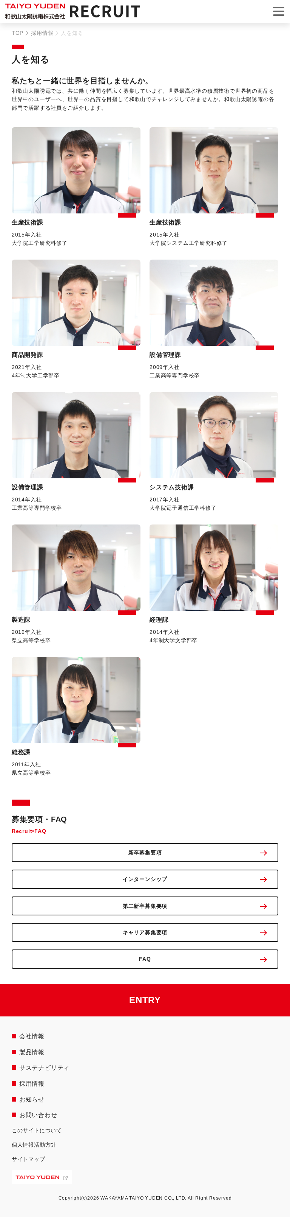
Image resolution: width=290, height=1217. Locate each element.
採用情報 (42, 33)
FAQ (145, 959)
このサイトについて (37, 1130)
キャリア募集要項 (145, 932)
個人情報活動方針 (34, 1145)
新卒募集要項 (145, 853)
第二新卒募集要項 (145, 906)
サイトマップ (28, 1159)
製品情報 (32, 1052)
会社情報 (32, 1036)
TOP (17, 33)
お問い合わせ (38, 1115)
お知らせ (32, 1099)
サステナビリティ (44, 1067)
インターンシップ (145, 879)
